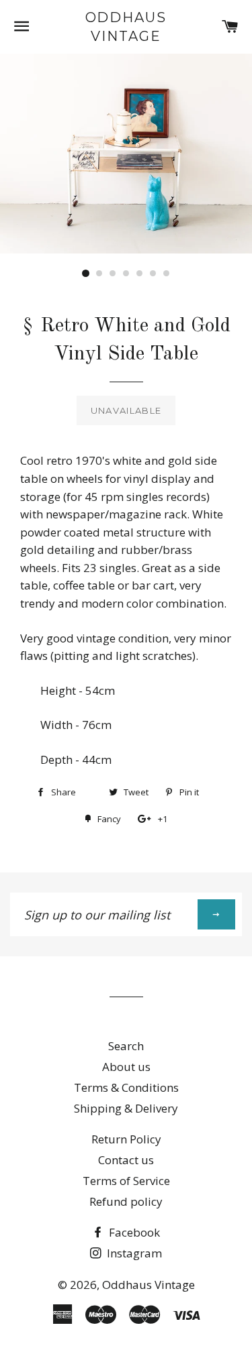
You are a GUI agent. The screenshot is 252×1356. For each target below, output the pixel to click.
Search (126, 1046)
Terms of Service (126, 1180)
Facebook (133, 1232)
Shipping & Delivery (126, 1108)
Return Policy (126, 1139)
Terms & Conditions (126, 1087)
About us (126, 1066)
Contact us (126, 1160)
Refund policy (126, 1201)
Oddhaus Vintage (126, 26)
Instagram (133, 1253)
